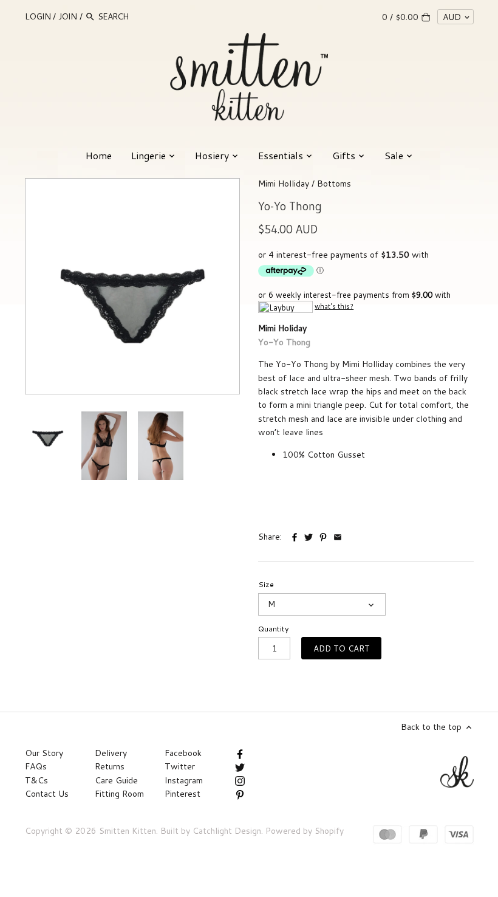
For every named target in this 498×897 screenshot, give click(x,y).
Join (67, 16)
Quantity (273, 628)
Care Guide (116, 780)
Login (38, 16)
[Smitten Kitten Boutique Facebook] (240, 753)
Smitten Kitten (127, 831)
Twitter (180, 766)
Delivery (111, 753)
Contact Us (47, 794)
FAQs (36, 766)
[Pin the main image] (324, 535)
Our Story (44, 753)
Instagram (184, 780)
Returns (109, 766)
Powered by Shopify (304, 831)
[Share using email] (337, 535)
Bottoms (334, 183)
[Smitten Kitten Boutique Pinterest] (240, 794)
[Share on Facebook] (295, 535)
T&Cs (36, 780)
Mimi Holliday (283, 183)
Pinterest (182, 794)
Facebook (183, 753)
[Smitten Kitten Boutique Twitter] (240, 766)
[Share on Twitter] (308, 535)
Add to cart (341, 648)
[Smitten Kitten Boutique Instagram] (240, 780)
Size (266, 584)
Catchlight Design (227, 831)
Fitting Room (119, 794)
